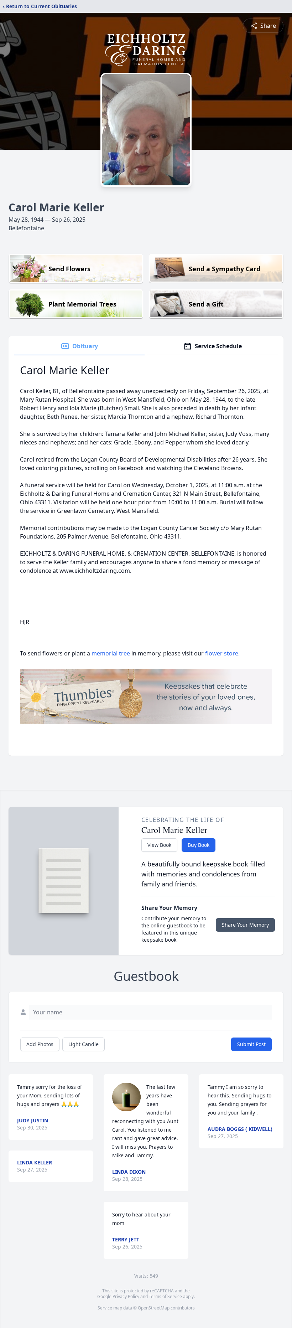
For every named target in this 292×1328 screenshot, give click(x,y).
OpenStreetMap (154, 1308)
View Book (159, 844)
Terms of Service (165, 1296)
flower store (221, 653)
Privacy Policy (126, 1296)
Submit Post (251, 1044)
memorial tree (111, 653)
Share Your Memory (245, 924)
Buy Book (198, 844)
